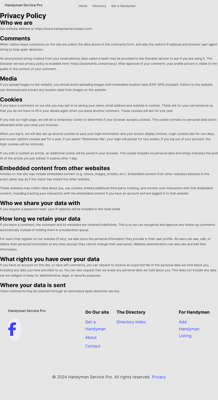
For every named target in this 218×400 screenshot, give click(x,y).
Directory (99, 6)
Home (83, 6)
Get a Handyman (123, 6)
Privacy (159, 376)
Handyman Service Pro (23, 5)
